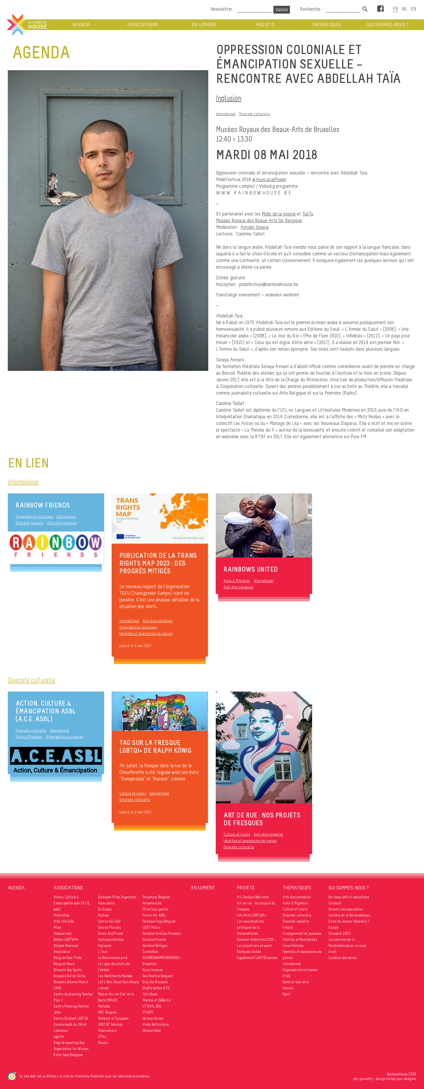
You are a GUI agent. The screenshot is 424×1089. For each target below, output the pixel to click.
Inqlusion (228, 98)
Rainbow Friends (43, 505)
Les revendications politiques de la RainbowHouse (250, 927)
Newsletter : (222, 9)
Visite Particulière (155, 1024)
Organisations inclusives (34, 516)
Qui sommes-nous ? (388, 25)
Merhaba (104, 1006)
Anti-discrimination (62, 523)
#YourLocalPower (269, 179)
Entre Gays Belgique (68, 1055)
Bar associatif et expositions (349, 897)
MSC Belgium (107, 1012)
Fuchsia (103, 915)
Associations (142, 25)
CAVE (58, 988)
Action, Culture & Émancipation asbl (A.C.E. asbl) (46, 711)
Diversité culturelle (254, 114)
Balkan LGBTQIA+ (66, 939)
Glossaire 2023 (339, 933)
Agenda (81, 25)
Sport (286, 994)
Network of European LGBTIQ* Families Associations (113, 1024)
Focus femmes (293, 945)
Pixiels (103, 1042)
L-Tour (102, 951)
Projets (265, 25)
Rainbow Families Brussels (161, 933)
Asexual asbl (63, 933)
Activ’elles (62, 915)
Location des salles (343, 958)
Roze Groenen (152, 970)
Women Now (151, 1030)
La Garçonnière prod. (113, 958)
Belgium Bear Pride (68, 958)
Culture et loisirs (132, 793)
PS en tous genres (155, 909)
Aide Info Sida (64, 921)
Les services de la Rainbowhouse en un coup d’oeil (347, 945)
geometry (366, 1079)
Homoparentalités (110, 939)
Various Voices (152, 1018)
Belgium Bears (64, 964)
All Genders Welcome (253, 897)
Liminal (103, 988)
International (226, 114)
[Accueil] (26, 25)
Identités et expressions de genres (145, 633)
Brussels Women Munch (71, 982)
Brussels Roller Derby (69, 976)
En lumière (204, 25)
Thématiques (327, 25)
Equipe (334, 927)
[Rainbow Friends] (56, 548)
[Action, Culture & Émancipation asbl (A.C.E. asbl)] (56, 759)
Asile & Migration (237, 581)
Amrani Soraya (255, 227)
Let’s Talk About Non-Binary (118, 982)
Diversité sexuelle (30, 523)
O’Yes (102, 1036)
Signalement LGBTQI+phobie (257, 958)
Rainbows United (249, 951)
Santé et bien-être (296, 982)
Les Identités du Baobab (115, 976)
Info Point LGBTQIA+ (251, 915)
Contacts (335, 903)
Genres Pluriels (109, 927)
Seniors (288, 988)
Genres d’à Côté (109, 921)
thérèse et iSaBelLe (156, 1000)
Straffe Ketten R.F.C (156, 988)
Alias (57, 927)
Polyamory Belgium (156, 897)
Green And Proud (110, 933)
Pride (286, 976)
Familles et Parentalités (300, 939)
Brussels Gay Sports (68, 970)
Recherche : (312, 9)
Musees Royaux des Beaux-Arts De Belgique (259, 220)
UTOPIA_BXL (152, 1006)
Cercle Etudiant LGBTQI (71, 1018)
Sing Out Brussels (155, 982)
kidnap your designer (401, 1079)
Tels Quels (150, 994)
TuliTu (307, 214)
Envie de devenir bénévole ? (349, 921)
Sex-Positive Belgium (157, 976)
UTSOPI (147, 1012)
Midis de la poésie (279, 214)
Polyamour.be (152, 903)
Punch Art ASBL (154, 915)
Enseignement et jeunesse (302, 933)
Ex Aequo (105, 909)
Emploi (288, 927)
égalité (59, 1036)
